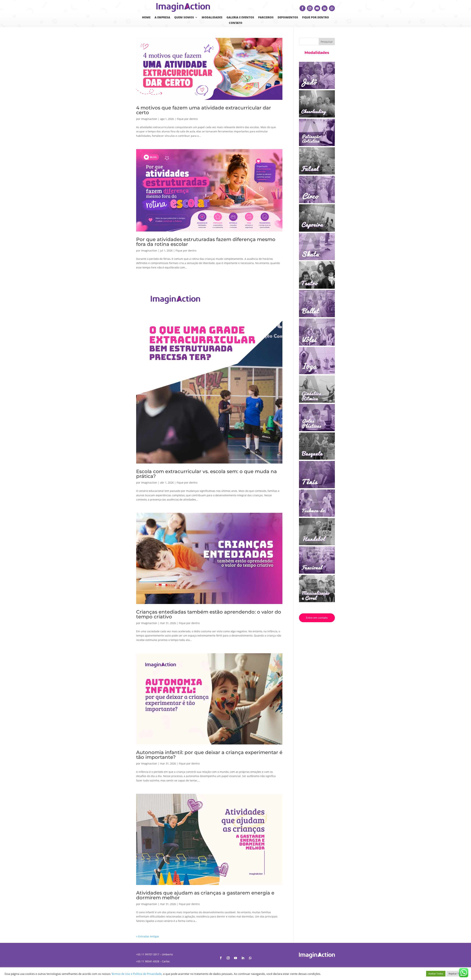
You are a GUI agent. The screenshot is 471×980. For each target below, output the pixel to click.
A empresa (162, 17)
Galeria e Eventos (240, 17)
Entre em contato (317, 617)
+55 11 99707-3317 (147, 863)
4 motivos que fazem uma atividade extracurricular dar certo (203, 110)
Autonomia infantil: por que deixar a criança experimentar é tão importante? (209, 663)
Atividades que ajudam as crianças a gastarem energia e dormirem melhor (205, 804)
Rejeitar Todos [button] (456, 973)
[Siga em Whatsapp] (332, 8)
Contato (235, 23)
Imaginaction (149, 119)
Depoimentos (288, 17)
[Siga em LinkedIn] (324, 8)
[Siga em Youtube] (317, 8)
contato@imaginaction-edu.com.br (157, 877)
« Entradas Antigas (147, 845)
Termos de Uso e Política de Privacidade (136, 974)
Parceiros (266, 17)
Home (146, 17)
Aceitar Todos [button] (435, 973)
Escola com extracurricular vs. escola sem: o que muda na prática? (206, 382)
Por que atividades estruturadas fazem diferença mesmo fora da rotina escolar (205, 241)
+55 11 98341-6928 (147, 870)
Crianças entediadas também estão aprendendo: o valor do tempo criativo (208, 523)
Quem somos (184, 17)
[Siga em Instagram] (310, 8)
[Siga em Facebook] (302, 8)
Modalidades (212, 17)
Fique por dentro (315, 17)
